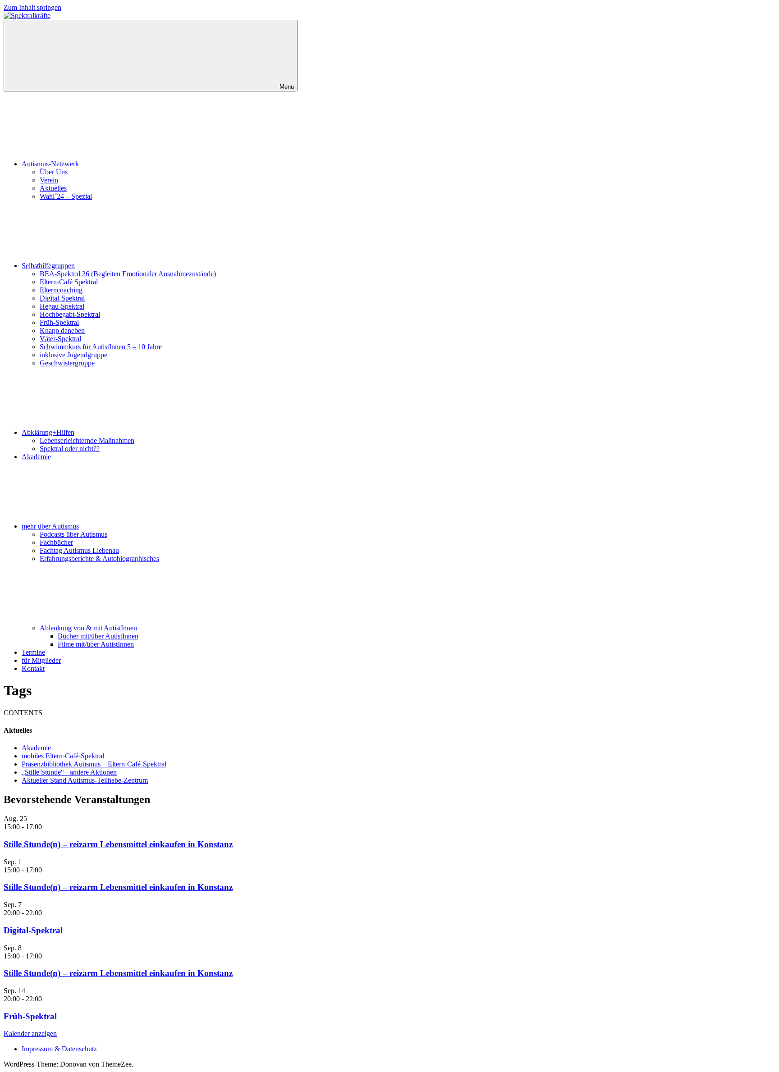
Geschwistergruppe (67, 363)
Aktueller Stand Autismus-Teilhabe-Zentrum (85, 780)
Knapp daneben (62, 330)
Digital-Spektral (62, 298)
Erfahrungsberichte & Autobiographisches (99, 558)
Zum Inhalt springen (32, 7)
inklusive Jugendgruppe (73, 355)
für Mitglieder (41, 660)
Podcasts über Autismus (73, 534)
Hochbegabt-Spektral (70, 314)
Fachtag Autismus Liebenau (79, 550)
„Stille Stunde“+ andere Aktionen (69, 772)
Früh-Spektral (59, 322)
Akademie (36, 457)
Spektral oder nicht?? (70, 448)
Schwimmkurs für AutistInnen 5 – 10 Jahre (101, 347)
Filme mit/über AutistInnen (96, 644)
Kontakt (33, 668)
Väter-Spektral (60, 338)
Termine (33, 652)
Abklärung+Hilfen (48, 432)
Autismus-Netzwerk (50, 164)
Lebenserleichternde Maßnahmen (87, 440)
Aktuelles (53, 188)
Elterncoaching (61, 290)
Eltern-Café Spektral (69, 282)
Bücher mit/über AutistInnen (98, 636)
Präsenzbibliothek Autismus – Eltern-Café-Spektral (94, 764)
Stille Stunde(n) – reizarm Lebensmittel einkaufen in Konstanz (118, 844)
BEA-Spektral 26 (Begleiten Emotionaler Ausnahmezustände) (128, 274)
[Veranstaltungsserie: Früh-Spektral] (47, 999)
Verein (49, 180)
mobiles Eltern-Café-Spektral (63, 756)
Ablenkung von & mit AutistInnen (88, 628)
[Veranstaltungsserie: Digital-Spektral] (47, 913)
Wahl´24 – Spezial (66, 196)
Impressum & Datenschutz (59, 1049)
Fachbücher (56, 542)
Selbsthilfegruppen (48, 265)
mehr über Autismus (50, 526)
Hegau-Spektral (62, 306)
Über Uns (54, 172)
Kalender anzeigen (30, 1033)
